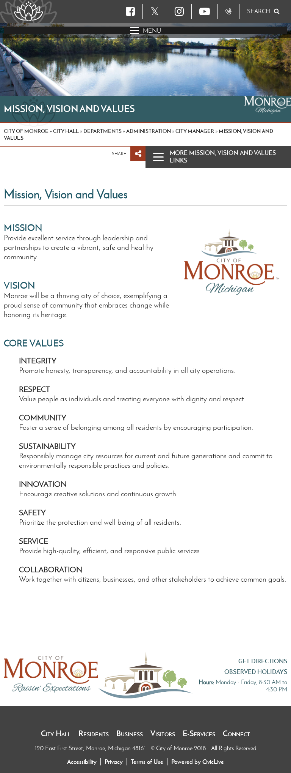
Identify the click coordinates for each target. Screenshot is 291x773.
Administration (148, 131)
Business (129, 733)
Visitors (162, 733)
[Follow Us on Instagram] (179, 11)
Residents (93, 733)
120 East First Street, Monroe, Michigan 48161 (91, 748)
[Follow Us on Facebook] (130, 11)
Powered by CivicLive (197, 761)
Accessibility (82, 761)
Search (258, 11)
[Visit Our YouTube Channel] (204, 11)
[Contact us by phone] (228, 11)
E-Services (199, 733)
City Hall (56, 733)
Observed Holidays (255, 671)
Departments (102, 131)
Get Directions (262, 661)
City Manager (194, 131)
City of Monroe (26, 131)
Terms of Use (147, 761)
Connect (236, 733)
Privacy (114, 761)
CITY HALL (66, 131)
